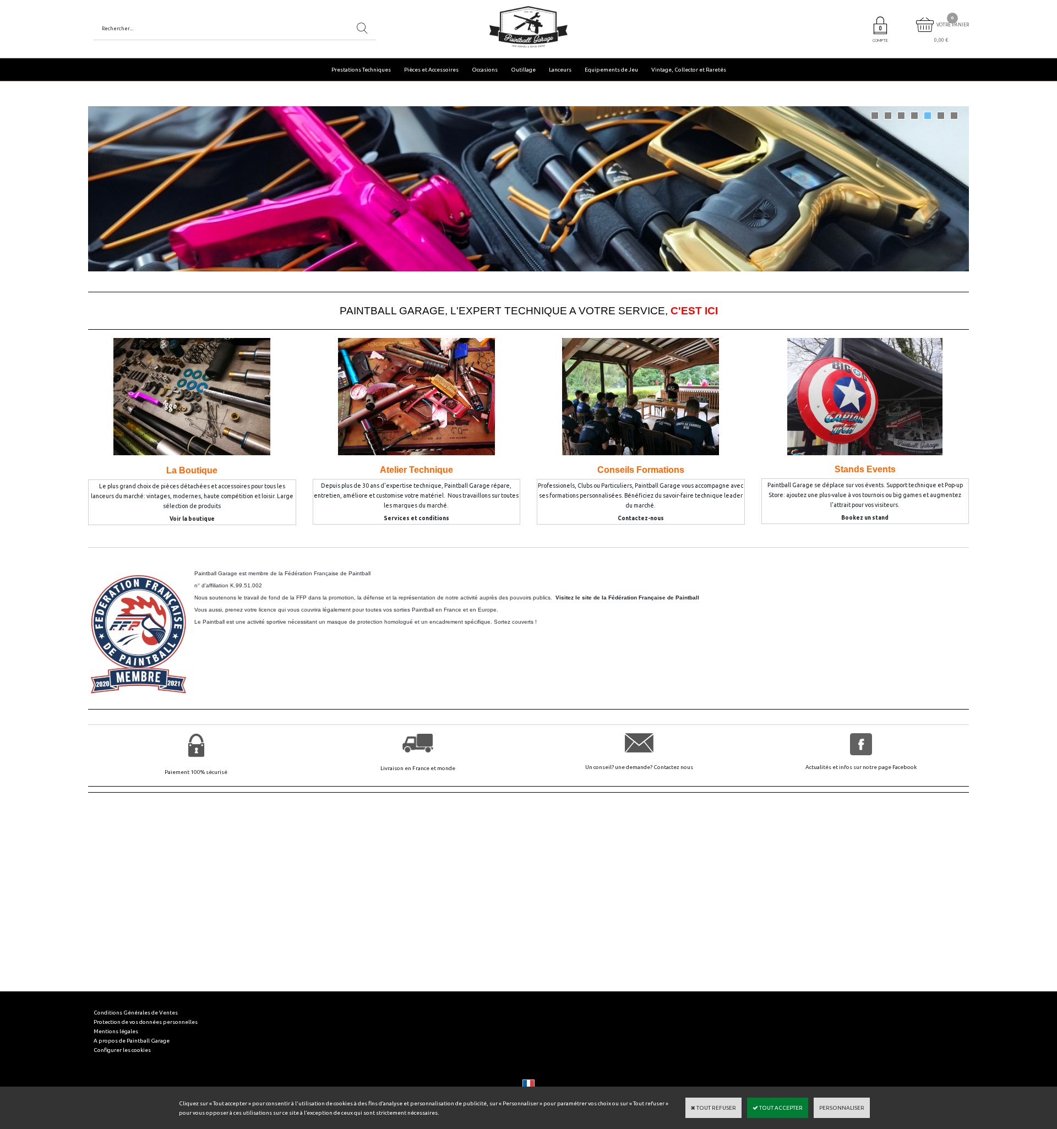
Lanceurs (560, 70)
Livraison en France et (408, 768)
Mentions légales (116, 1031)
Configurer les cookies (122, 1050)
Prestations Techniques (361, 70)
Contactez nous (673, 767)
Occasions (485, 70)
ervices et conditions (418, 518)
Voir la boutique (192, 519)
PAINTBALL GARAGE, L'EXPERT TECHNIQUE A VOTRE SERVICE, (529, 311)
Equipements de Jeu (611, 70)
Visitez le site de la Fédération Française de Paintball (627, 598)
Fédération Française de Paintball (328, 573)
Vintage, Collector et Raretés (688, 70)
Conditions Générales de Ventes (136, 1013)
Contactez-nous (641, 518)
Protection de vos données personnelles (146, 1022)
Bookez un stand (865, 518)
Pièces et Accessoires (431, 70)
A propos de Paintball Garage (132, 1041)
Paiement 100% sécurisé (196, 772)
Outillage (523, 70)
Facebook (904, 767)
